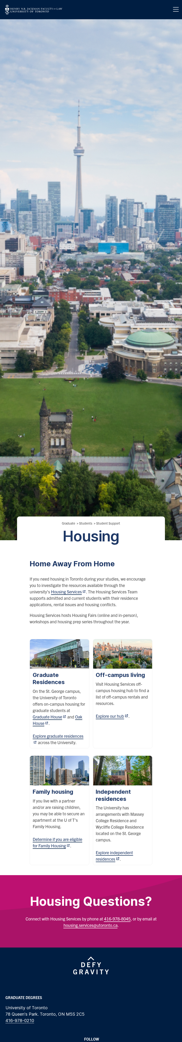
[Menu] (176, 9)
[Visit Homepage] (33, 9)
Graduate (68, 523)
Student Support (108, 523)
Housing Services (66, 591)
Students (85, 523)
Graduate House (47, 716)
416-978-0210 (19, 1020)
